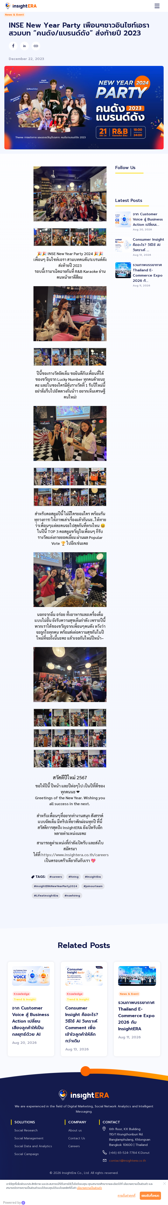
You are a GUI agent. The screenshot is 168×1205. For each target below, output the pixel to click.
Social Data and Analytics (33, 1146)
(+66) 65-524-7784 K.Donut (129, 1152)
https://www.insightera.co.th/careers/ (76, 854)
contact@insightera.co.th (127, 1160)
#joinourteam (93, 886)
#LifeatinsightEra (46, 896)
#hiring (73, 877)
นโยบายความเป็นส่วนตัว (89, 1188)
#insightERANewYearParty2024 (55, 886)
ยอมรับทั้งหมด (150, 1195)
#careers (55, 877)
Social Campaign (26, 1154)
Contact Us (76, 1138)
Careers (74, 1146)
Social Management (29, 1138)
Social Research (26, 1130)
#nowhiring (72, 896)
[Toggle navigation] (157, 6)
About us (75, 1130)
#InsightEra (93, 877)
